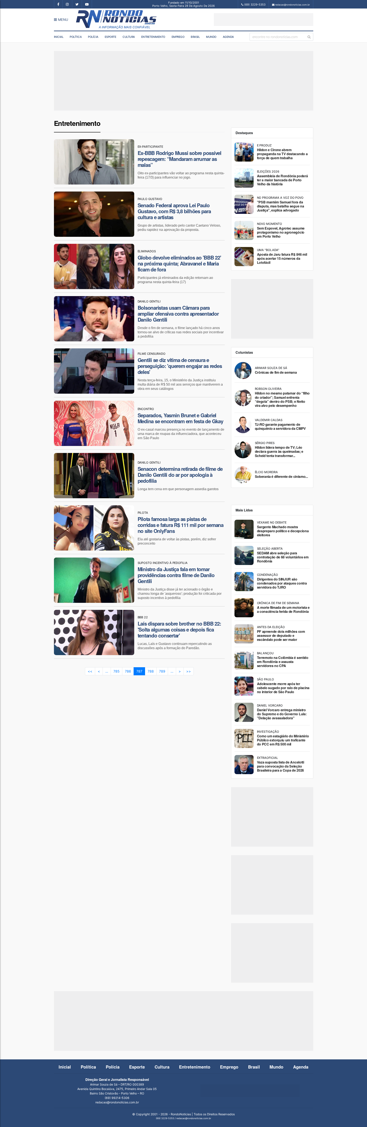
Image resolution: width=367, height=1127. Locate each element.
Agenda (228, 36)
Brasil (195, 36)
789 (162, 671)
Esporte (110, 36)
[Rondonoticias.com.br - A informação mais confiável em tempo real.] (117, 19)
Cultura (129, 36)
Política (76, 36)
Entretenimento (153, 36)
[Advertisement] (263, 19)
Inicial (59, 36)
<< (90, 671)
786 (128, 671)
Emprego (178, 36)
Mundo (211, 36)
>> (188, 671)
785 (116, 671)
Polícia (93, 36)
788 (151, 671)
